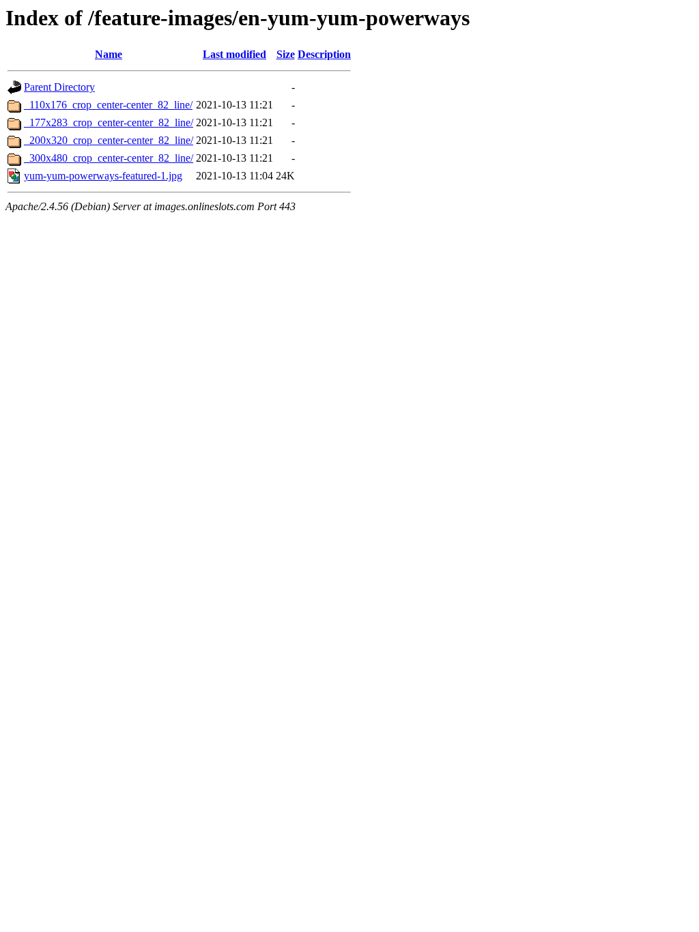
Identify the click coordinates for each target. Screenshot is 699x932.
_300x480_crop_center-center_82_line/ (108, 158)
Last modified (234, 54)
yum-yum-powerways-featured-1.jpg (103, 175)
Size (285, 54)
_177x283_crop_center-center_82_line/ (108, 122)
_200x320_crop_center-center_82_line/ (108, 140)
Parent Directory (59, 87)
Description (324, 54)
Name (108, 54)
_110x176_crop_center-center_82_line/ (108, 105)
